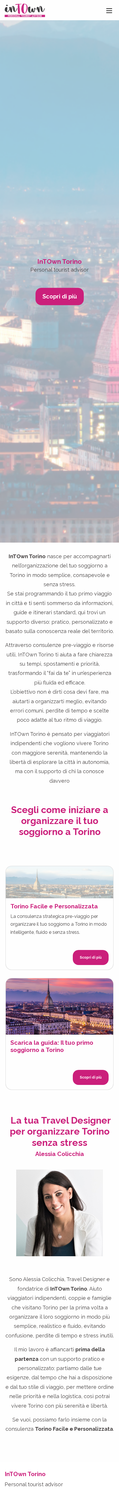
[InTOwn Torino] (25, 10)
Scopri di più (59, 296)
